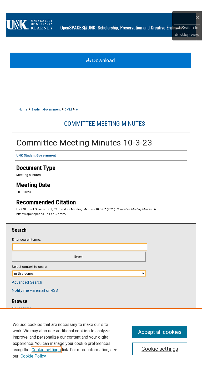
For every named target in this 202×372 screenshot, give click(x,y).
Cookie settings (46, 349)
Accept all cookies (159, 332)
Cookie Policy (33, 356)
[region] (101, 340)
